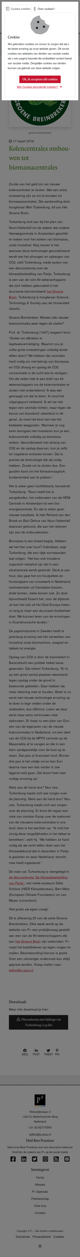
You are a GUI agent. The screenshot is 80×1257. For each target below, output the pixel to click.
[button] (40, 87)
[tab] (18, 9)
